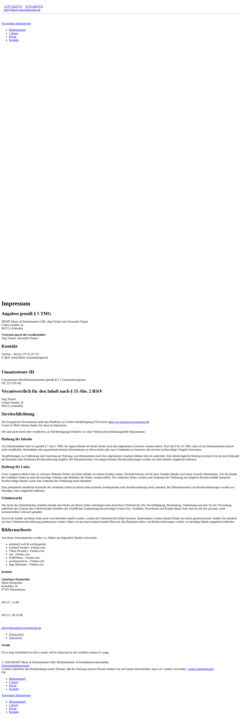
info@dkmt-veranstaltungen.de (22, 9)
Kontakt (14, 689)
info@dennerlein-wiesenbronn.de (21, 628)
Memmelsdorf (17, 678)
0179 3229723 (13, 6)
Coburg (13, 682)
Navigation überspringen (16, 23)
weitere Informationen (201, 669)
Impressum (15, 637)
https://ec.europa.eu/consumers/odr (128, 422)
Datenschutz (16, 634)
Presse (13, 685)
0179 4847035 (34, 6)
